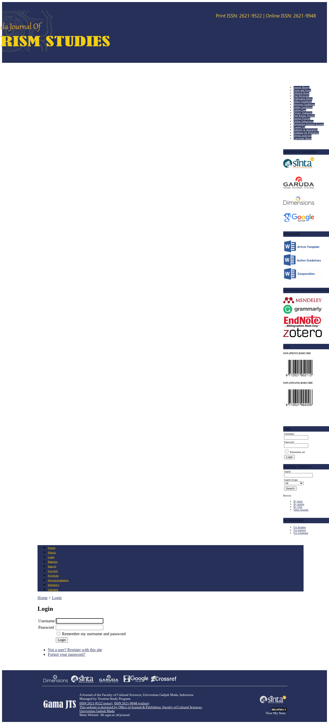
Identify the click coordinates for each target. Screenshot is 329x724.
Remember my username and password (94, 634)
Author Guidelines (303, 107)
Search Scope (291, 479)
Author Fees (300, 110)
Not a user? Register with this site (75, 650)
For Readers (300, 527)
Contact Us (299, 127)
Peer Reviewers (301, 95)
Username (46, 621)
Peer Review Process (304, 115)
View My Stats (276, 713)
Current (53, 571)
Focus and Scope (302, 90)
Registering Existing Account (309, 124)
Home (51, 548)
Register (53, 562)
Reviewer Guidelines (304, 104)
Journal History (301, 87)
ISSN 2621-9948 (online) (131, 703)
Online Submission (304, 121)
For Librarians (301, 532)
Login (51, 557)
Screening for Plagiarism (306, 132)
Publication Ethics (303, 98)
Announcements (58, 580)
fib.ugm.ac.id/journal (115, 715)
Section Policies (302, 118)
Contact (53, 589)
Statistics (53, 585)
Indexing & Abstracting (306, 129)
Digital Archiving (303, 135)
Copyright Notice (303, 138)
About (52, 552)
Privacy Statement (303, 112)
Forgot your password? (66, 654)
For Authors (300, 530)
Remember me (297, 452)
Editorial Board (301, 93)
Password (46, 627)
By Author (299, 504)
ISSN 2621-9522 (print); (96, 703)
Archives (53, 575)
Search (52, 566)
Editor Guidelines (303, 101)
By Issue (298, 501)
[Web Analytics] (279, 710)
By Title (298, 506)
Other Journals (301, 509)
